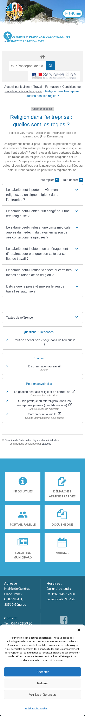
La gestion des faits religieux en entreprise (42, 391)
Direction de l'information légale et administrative (32, 440)
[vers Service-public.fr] (54, 76)
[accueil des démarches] (42, 56)
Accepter (43, 672)
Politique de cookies (36, 708)
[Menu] (72, 13)
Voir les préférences (42, 694)
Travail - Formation (46, 86)
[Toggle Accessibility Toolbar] (7, 35)
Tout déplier (71, 180)
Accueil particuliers (17, 86)
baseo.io (46, 443)
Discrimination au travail (44, 366)
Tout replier (47, 180)
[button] (79, 630)
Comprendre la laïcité (42, 414)
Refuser (42, 683)
